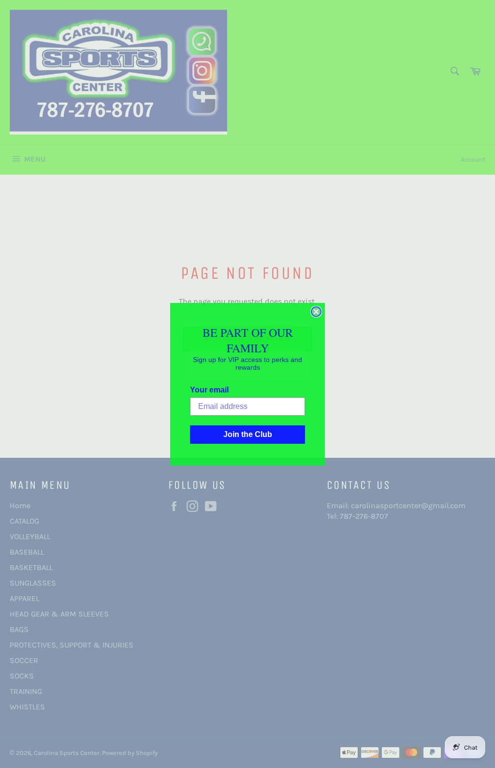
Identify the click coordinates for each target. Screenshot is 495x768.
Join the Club (247, 434)
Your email (209, 390)
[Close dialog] (316, 311)
